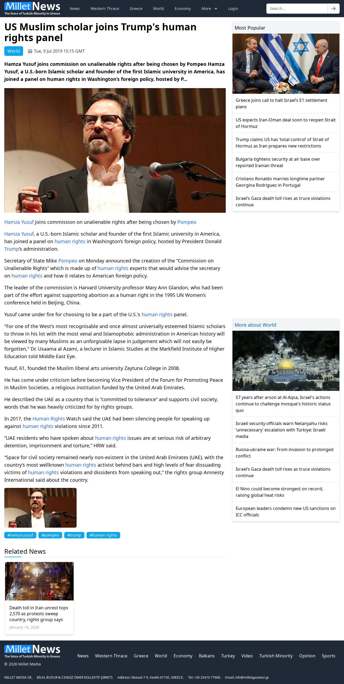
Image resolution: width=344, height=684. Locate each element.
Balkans (207, 656)
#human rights (103, 535)
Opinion (307, 656)
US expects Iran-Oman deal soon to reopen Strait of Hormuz (286, 123)
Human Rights (49, 418)
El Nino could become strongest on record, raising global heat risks (279, 492)
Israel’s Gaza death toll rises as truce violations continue (283, 201)
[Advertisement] (286, 264)
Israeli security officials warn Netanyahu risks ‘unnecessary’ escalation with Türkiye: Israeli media (282, 429)
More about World (255, 325)
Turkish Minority (276, 656)
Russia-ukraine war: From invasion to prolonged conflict (285, 453)
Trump (11, 249)
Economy (183, 8)
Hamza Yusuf (19, 222)
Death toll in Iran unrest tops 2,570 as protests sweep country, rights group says (38, 613)
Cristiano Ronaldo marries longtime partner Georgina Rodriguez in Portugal (280, 182)
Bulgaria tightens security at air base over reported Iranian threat (278, 162)
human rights (70, 241)
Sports (328, 656)
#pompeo (50, 535)
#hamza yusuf (20, 535)
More (206, 8)
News (75, 8)
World (158, 8)
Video (247, 656)
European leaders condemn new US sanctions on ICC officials (286, 511)
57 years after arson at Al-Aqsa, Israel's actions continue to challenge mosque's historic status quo (283, 403)
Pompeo (186, 222)
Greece (136, 8)
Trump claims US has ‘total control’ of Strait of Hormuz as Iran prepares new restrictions (282, 142)
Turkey (228, 656)
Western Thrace (105, 8)
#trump (74, 535)
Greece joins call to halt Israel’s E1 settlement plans (281, 103)
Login (233, 8)
